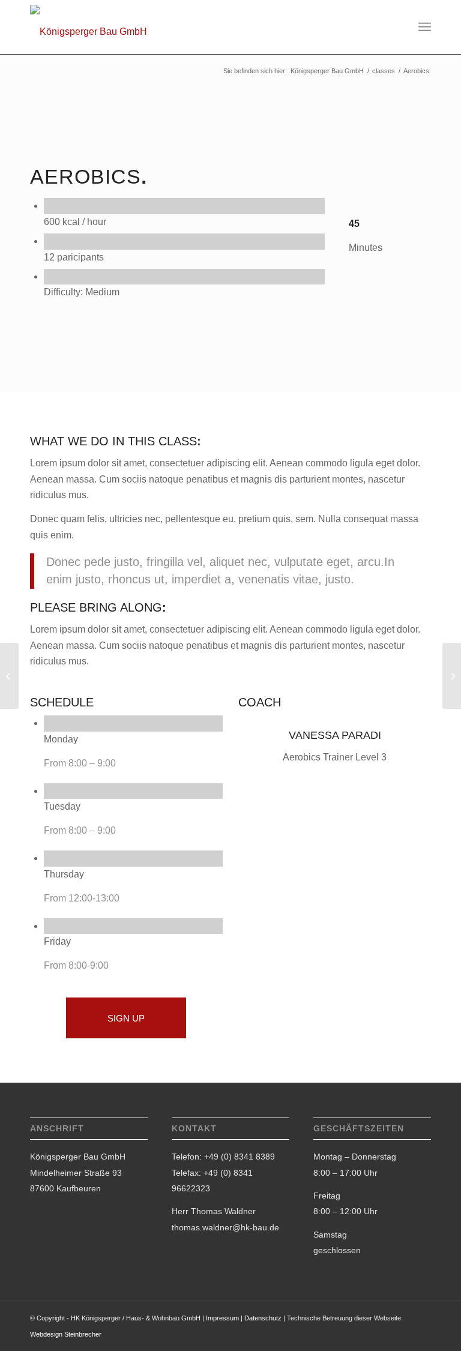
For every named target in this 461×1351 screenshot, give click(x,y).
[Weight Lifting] (9, 676)
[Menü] (424, 27)
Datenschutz (263, 1318)
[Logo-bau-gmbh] (88, 32)
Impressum (222, 1318)
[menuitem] (424, 27)
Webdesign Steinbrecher (65, 1334)
